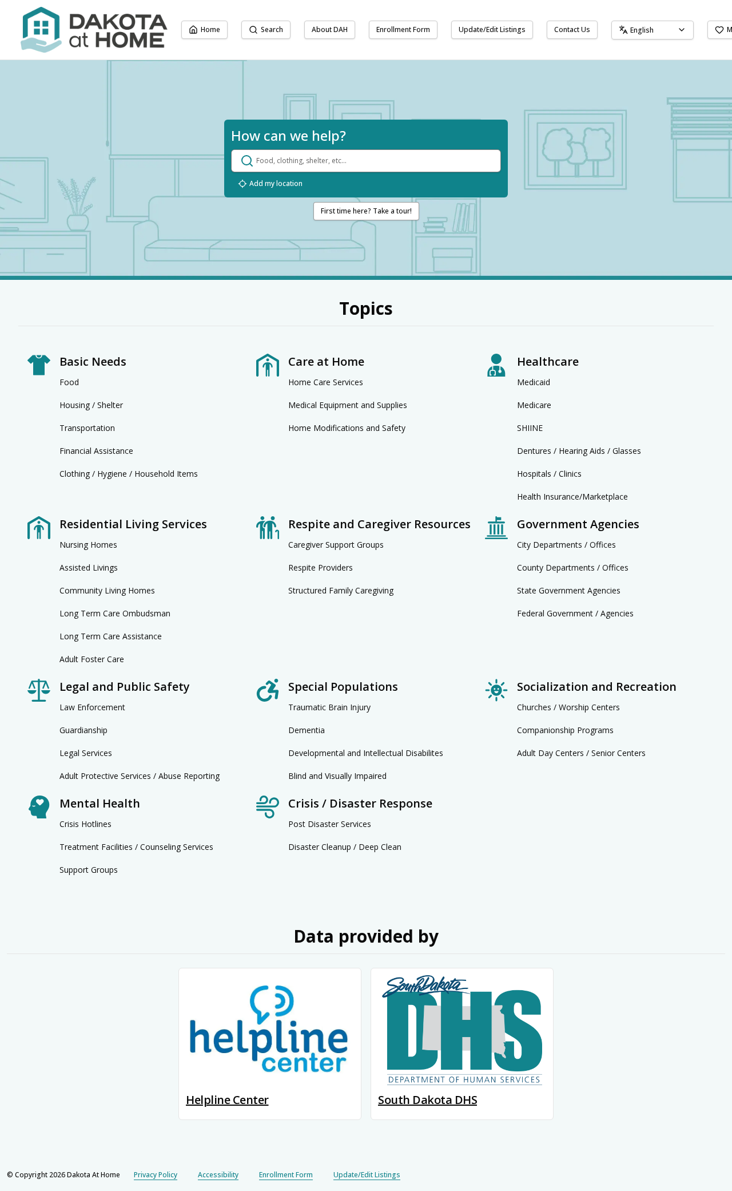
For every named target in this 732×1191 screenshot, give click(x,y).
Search (272, 29)
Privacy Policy (155, 1175)
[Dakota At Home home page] (94, 30)
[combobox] (652, 30)
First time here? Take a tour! (366, 211)
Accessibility (218, 1175)
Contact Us (572, 29)
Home (210, 29)
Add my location (276, 183)
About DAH (330, 29)
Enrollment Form (403, 29)
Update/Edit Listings (492, 29)
